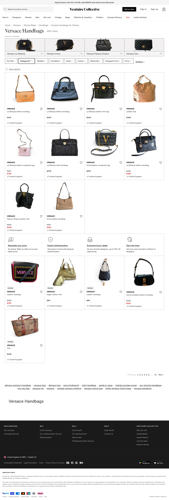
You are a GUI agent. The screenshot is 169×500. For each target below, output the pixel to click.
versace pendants (142, 388)
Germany (34, 497)
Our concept (9, 430)
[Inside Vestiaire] (149, 17)
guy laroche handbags (150, 385)
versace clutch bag (93, 388)
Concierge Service (11, 434)
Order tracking (46, 430)
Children (99, 17)
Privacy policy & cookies (55, 463)
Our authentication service (50, 434)
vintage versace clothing (69, 388)
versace (50, 388)
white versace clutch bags (118, 388)
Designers (16, 17)
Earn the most (133, 245)
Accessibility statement (13, 463)
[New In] (10, 17)
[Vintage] (63, 17)
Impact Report (142, 437)
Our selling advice (79, 434)
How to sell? (77, 430)
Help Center (109, 430)
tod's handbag (89, 385)
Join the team (142, 441)
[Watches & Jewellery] (94, 17)
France (4, 497)
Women (28, 17)
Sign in (143, 9)
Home (7, 25)
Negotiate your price (17, 245)
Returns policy (45, 437)
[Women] (34, 17)
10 (155, 374)
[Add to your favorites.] (41, 109)
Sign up (154, 9)
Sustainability (142, 434)
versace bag (40, 385)
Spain (41, 497)
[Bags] (72, 17)
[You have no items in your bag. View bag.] (164, 9)
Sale (128, 17)
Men (37, 17)
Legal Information (30, 463)
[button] (164, 9)
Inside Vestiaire (140, 17)
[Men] (41, 17)
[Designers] (23, 17)
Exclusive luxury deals (97, 245)
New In (5, 17)
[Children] (105, 17)
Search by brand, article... (18, 9)
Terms (41, 463)
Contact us (108, 434)
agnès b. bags (106, 385)
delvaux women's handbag (18, 385)
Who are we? (142, 430)
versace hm (38, 388)
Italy (45, 497)
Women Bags (30, 25)
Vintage (58, 17)
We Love (47, 17)
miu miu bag (24, 388)
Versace (17, 25)
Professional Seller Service (83, 441)
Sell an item (129, 9)
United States (25, 497)
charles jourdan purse (126, 385)
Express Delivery (114, 17)
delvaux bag (54, 385)
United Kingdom (14, 497)
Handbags (43, 25)
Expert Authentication (58, 245)
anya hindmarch (71, 385)
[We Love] (53, 17)
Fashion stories (143, 444)
